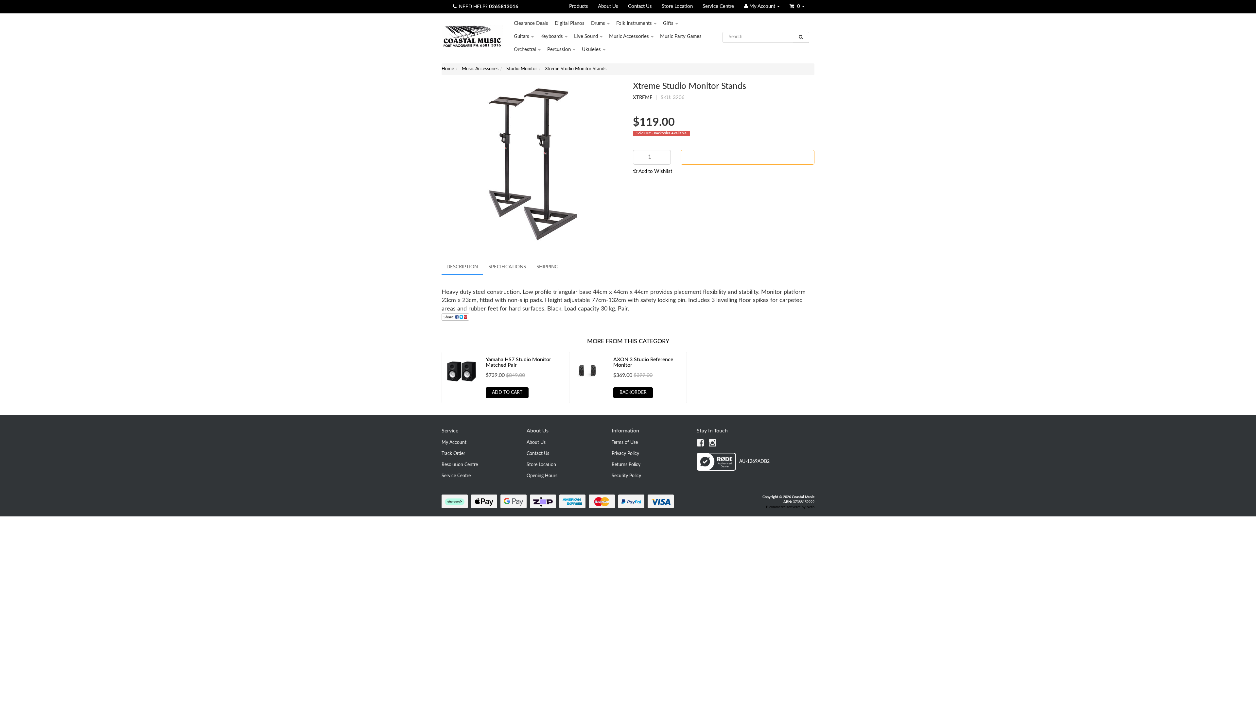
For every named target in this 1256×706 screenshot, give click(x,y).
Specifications (507, 266)
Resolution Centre (460, 464)
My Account (454, 442)
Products (578, 6)
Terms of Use (625, 442)
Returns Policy (626, 464)
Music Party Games (681, 36)
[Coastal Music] (472, 36)
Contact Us (640, 6)
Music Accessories (629, 36)
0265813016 (503, 6)
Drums (598, 23)
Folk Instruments (634, 23)
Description (462, 266)
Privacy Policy (625, 453)
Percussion (559, 49)
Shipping (547, 266)
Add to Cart (507, 392)
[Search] (801, 37)
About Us (608, 6)
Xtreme (643, 97)
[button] (652, 171)
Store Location (677, 6)
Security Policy (626, 476)
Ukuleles (592, 49)
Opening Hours (542, 476)
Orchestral (525, 49)
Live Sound (586, 36)
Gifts (669, 23)
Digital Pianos (569, 23)
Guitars (522, 36)
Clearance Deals (531, 23)
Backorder (750, 157)
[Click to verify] (733, 469)
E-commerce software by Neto (790, 507)
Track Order (453, 453)
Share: (449, 317)
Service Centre (718, 6)
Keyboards (552, 36)
